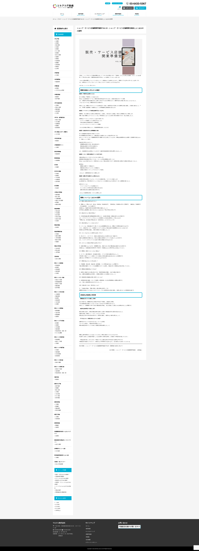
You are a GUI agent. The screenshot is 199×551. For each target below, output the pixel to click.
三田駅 (57, 404)
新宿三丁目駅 (58, 283)
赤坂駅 (57, 325)
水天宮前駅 (58, 353)
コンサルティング (90, 531)
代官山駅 (57, 211)
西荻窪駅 (57, 109)
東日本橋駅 (58, 410)
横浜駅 (57, 96)
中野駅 (57, 105)
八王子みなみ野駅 (59, 90)
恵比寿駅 (57, 45)
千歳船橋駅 (58, 198)
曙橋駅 (57, 425)
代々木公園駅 (58, 332)
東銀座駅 (57, 296)
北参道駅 (57, 371)
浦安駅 (57, 316)
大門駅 (57, 391)
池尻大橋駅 (58, 235)
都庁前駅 (57, 386)
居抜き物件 (58, 490)
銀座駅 (57, 267)
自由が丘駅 (58, 218)
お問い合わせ (129, 8)
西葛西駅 (57, 314)
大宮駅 (57, 147)
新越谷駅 (57, 153)
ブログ (59, 19)
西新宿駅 (57, 285)
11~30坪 (57, 504)
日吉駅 (57, 220)
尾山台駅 (57, 250)
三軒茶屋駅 (58, 237)
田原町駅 (57, 265)
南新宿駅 (57, 194)
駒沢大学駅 (58, 239)
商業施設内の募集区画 (60, 492)
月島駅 (57, 343)
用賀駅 (57, 241)
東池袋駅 (57, 339)
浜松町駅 (57, 64)
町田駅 (57, 88)
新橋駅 (57, 62)
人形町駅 (57, 294)
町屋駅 (57, 323)
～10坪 (57, 502)
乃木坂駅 (57, 327)
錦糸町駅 (57, 127)
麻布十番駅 (58, 362)
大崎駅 (57, 41)
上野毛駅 (57, 252)
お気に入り (119, 8)
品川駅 (57, 68)
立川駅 (57, 75)
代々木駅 (57, 51)
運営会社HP (142, 8)
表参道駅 (57, 271)
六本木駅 (57, 302)
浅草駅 (57, 435)
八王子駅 (57, 134)
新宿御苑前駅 (58, 281)
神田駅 (57, 58)
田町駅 (57, 66)
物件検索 (88, 528)
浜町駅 (57, 427)
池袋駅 (57, 56)
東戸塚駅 (57, 98)
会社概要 (108, 3)
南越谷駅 (57, 81)
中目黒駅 (57, 213)
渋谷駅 (57, 47)
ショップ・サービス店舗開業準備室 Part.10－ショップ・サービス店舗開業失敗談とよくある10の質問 (88, 19)
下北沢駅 (57, 177)
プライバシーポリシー (117, 3)
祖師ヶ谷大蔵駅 (59, 200)
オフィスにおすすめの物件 (61, 478)
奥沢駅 (57, 227)
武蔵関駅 (57, 160)
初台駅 (57, 188)
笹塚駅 (57, 167)
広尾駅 (57, 304)
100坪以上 (58, 510)
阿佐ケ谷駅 (58, 107)
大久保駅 (57, 121)
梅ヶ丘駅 (57, 196)
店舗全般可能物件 (59, 476)
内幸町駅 (57, 418)
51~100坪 (57, 508)
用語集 (87, 537)
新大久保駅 (58, 54)
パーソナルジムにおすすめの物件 (62, 487)
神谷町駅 (57, 300)
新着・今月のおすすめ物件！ (62, 474)
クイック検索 (62, 470)
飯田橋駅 (57, 310)
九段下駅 (57, 312)
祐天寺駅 (57, 214)
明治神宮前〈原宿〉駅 (60, 330)
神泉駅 (57, 175)
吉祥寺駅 (57, 111)
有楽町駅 (57, 60)
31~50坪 (57, 506)
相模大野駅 (58, 204)
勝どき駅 (57, 390)
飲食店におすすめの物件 (61, 480)
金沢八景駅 (58, 258)
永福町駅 (57, 179)
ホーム (54, 19)
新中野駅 (57, 287)
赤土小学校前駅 (59, 464)
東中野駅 (57, 397)
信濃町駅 (57, 123)
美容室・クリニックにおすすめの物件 (62, 483)
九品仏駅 (57, 248)
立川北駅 (57, 451)
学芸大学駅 (58, 216)
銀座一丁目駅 (58, 341)
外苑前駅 (57, 269)
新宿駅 (57, 52)
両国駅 (57, 125)
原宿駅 (57, 49)
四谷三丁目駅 (58, 279)
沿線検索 (61, 34)
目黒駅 (57, 43)
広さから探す (62, 498)
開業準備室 (89, 534)
